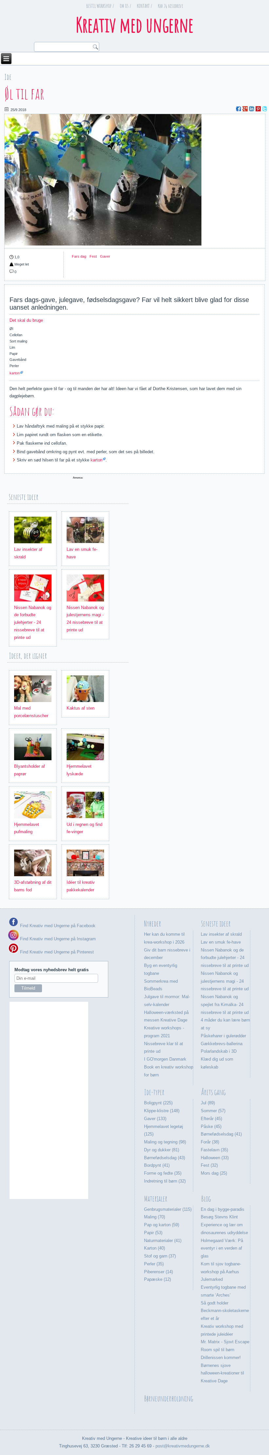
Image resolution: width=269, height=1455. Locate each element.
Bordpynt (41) (157, 1165)
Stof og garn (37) (160, 1256)
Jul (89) (208, 1102)
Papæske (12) (157, 1279)
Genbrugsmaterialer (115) (168, 1209)
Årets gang (213, 1092)
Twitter (264, 108)
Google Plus (245, 108)
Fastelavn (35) (214, 1149)
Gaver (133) (155, 1118)
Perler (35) (154, 1263)
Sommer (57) (213, 1110)
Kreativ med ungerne (134, 24)
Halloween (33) (215, 1157)
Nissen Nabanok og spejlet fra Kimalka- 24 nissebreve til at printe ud (225, 1004)
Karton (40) (154, 1248)
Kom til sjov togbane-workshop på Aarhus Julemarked (221, 1271)
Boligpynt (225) (158, 1102)
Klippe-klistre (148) (161, 1110)
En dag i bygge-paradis (222, 1209)
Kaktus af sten (80, 708)
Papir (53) (153, 1232)
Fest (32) (209, 1165)
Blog (206, 1199)
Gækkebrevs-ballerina (221, 1043)
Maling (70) (154, 1216)
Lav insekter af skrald (221, 934)
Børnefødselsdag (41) (221, 1134)
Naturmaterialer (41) (162, 1240)
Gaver (105, 256)
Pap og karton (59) (161, 1224)
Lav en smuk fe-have (221, 942)
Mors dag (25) (214, 1173)
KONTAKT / (144, 6)
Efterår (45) (211, 1118)
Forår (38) (210, 1141)
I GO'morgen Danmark (165, 1059)
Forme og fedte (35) (162, 1173)
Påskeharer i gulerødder (223, 1035)
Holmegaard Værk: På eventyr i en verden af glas (222, 1248)
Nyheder (152, 923)
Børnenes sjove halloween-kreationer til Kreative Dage (222, 1373)
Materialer (155, 1199)
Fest (93, 256)
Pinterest (258, 108)
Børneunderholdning (168, 1398)
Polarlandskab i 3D (219, 1051)
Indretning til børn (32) (165, 1181)
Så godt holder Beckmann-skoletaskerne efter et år (225, 1311)
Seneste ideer (216, 923)
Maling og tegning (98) (165, 1141)
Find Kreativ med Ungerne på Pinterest (56, 952)
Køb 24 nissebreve (170, 6)
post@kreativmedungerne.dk (182, 1445)
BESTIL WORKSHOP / (100, 6)
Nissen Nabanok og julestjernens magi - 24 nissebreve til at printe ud (225, 981)
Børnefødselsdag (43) (164, 1157)
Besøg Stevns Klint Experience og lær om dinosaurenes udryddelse (224, 1224)
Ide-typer (154, 1092)
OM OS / (125, 6)
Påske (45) (211, 1126)
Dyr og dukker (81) (161, 1149)
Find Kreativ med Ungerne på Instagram (57, 938)
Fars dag (79, 256)
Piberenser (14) (158, 1271)
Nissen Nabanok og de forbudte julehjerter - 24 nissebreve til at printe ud (32, 622)
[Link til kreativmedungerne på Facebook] (13, 925)
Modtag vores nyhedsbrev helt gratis (51, 969)
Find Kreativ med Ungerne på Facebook (57, 925)
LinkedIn (251, 108)
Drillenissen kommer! (221, 1357)
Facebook (238, 108)
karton (15, 373)
